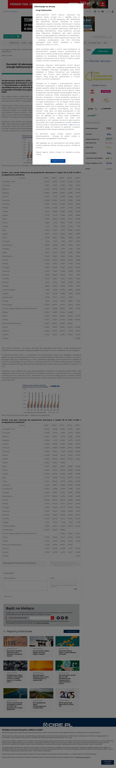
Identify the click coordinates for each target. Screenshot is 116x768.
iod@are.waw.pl (74, 125)
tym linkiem (49, 74)
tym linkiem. (54, 45)
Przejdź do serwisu (58, 161)
